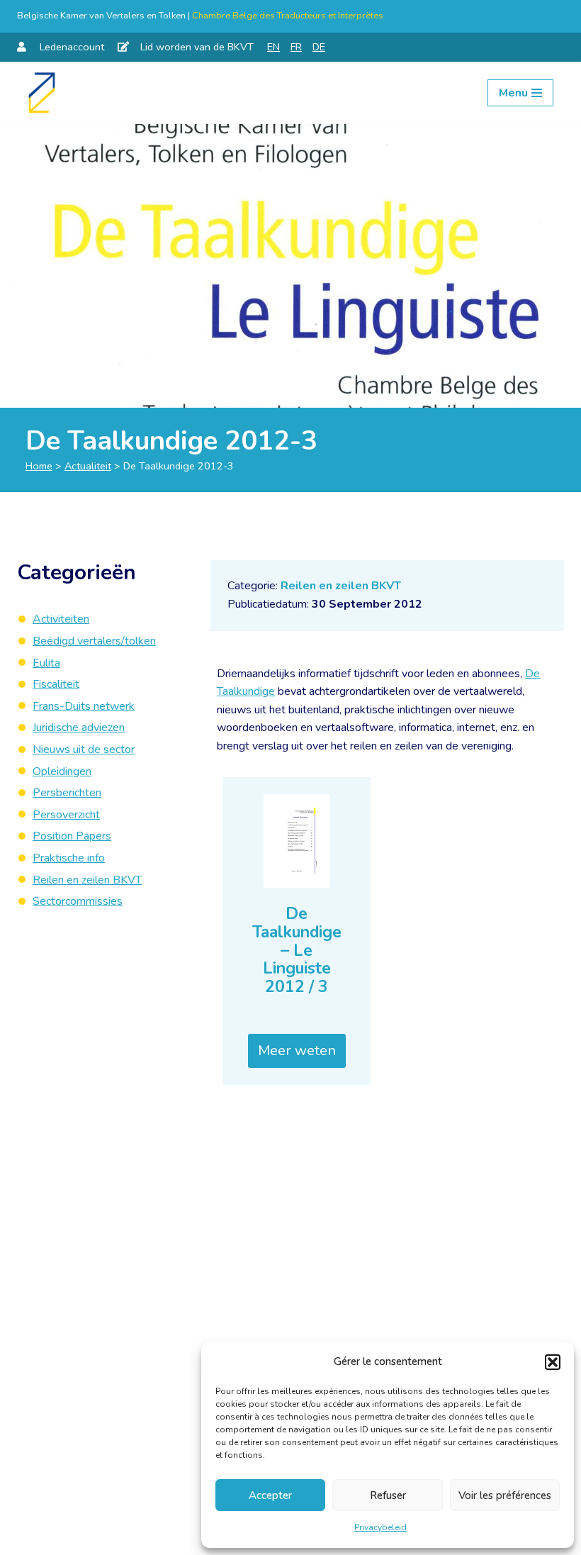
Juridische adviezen (79, 727)
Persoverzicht (66, 815)
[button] (553, 1362)
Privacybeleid (380, 1527)
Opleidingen (62, 771)
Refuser (388, 1495)
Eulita (46, 663)
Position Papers (72, 836)
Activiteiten (61, 619)
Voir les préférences (504, 1495)
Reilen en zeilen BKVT (341, 585)
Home (39, 466)
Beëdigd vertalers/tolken (94, 641)
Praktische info (69, 858)
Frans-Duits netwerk (84, 706)
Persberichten (67, 793)
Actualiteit (87, 466)
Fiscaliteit (56, 684)
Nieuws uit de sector (84, 749)
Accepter (270, 1495)
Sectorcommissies (78, 901)
